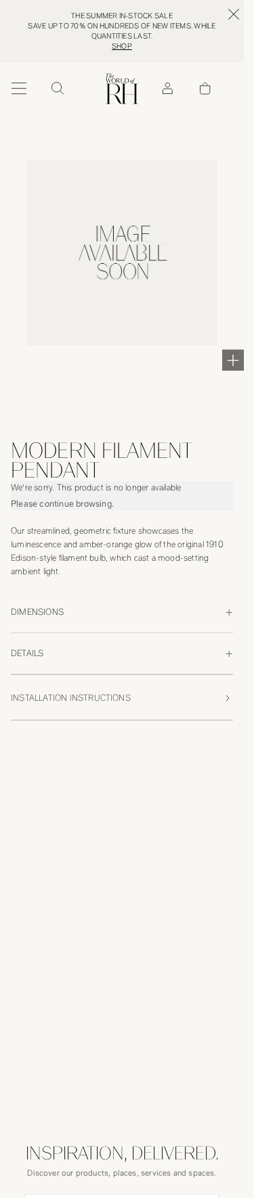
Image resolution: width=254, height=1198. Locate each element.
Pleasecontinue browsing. (62, 503)
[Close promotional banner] (233, 14)
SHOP (122, 46)
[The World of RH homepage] (122, 88)
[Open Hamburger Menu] (19, 88)
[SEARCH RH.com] (57, 88)
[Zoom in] (233, 360)
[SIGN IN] (167, 88)
